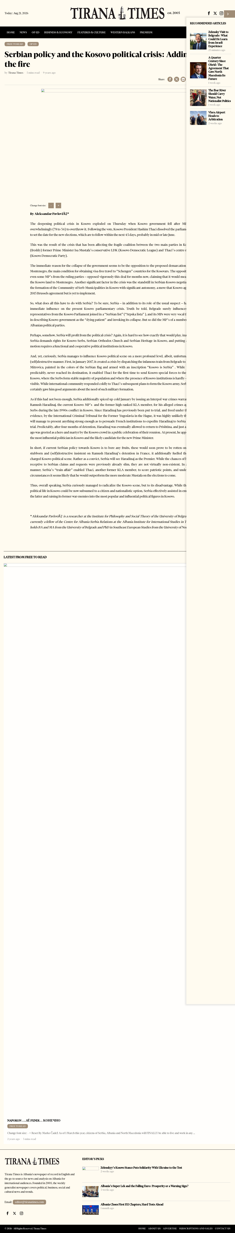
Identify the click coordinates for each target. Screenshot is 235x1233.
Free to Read (15, 44)
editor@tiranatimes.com (29, 1202)
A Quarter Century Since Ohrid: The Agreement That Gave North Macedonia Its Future (218, 68)
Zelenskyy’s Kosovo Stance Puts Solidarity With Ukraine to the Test (141, 1167)
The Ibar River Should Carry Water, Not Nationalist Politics (219, 95)
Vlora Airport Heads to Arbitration (216, 116)
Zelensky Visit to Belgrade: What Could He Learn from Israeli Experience (218, 39)
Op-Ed (33, 44)
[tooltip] (209, 13)
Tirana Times (15, 72)
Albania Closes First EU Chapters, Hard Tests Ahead (132, 1204)
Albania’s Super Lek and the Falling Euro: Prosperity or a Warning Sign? (145, 1186)
